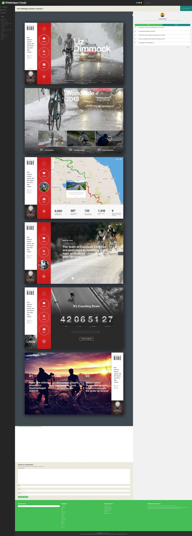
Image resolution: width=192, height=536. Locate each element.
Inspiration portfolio (107, 510)
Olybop (2, 32)
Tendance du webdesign (108, 507)
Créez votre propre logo (4, 24)
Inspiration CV (106, 511)
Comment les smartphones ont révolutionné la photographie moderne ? (152, 38)
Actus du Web (63, 505)
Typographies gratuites (107, 508)
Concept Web (63, 507)
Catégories (4, 7)
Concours (62, 508)
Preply (2, 33)
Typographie (63, 523)
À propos (4, 9)
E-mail (19, 489)
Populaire (176, 24)
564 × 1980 (20, 426)
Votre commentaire (21, 468)
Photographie (63, 519)
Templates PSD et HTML (107, 513)
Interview (62, 516)
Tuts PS (2, 38)
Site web (19, 492)
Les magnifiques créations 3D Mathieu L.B (146, 42)
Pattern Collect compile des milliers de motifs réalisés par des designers (152, 35)
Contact (4, 12)
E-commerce (63, 513)
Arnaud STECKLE (187, 8)
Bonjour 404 (2, 20)
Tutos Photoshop (3, 37)
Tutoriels (62, 522)
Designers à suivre (64, 511)
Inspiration (62, 514)
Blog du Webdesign (4, 19)
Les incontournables (107, 505)
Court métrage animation (4, 22)
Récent (148, 24)
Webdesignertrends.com (106, 533)
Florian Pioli (2, 28)
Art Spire (2, 18)
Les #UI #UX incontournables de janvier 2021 (147, 31)
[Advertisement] (48, 445)
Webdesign (63, 526)
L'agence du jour (63, 517)
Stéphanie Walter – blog (4, 34)
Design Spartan (3, 25)
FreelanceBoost (3, 30)
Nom (19, 485)
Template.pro (3, 35)
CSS (61, 510)
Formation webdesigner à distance (6, 29)
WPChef (2, 39)
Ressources (63, 520)
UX (61, 525)
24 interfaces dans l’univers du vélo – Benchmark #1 (32, 426)
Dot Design (2, 27)
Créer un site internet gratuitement (6, 23)
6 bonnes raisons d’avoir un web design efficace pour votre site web (151, 27)
